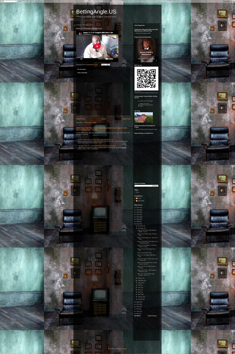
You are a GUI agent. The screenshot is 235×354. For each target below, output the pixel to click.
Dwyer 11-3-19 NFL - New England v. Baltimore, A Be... (147, 270)
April (139, 292)
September (141, 280)
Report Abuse (152, 316)
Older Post (126, 119)
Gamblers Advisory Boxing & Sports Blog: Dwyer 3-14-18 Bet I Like (95, 139)
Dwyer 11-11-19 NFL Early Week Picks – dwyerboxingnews (147, 242)
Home (103, 119)
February (140, 296)
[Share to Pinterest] (109, 65)
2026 (137, 207)
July (139, 285)
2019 (137, 224)
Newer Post (80, 119)
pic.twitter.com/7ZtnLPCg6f (145, 101)
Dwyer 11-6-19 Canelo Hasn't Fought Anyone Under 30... (147, 263)
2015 (137, 309)
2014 (137, 311)
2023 (137, 214)
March (140, 294)
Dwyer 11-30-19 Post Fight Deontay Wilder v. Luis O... (146, 231)
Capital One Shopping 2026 (143, 33)
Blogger (124, 348)
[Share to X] (106, 65)
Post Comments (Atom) (90, 122)
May (139, 289)
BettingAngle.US (96, 12)
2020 (137, 221)
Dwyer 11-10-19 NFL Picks (144, 252)
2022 (137, 217)
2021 (137, 219)
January (140, 299)
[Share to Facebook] (107, 65)
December (141, 226)
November (141, 228)
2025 (137, 210)
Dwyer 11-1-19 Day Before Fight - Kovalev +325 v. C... (146, 274)
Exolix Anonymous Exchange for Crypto (146, 129)
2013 (137, 313)
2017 (137, 304)
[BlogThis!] (104, 65)
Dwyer (139, 198)
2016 (137, 306)
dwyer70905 (141, 200)
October (140, 278)
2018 (137, 302)
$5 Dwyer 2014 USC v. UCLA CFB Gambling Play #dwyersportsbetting (97, 145)
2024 (137, 212)
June (139, 287)
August (140, 283)
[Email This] (102, 65)
